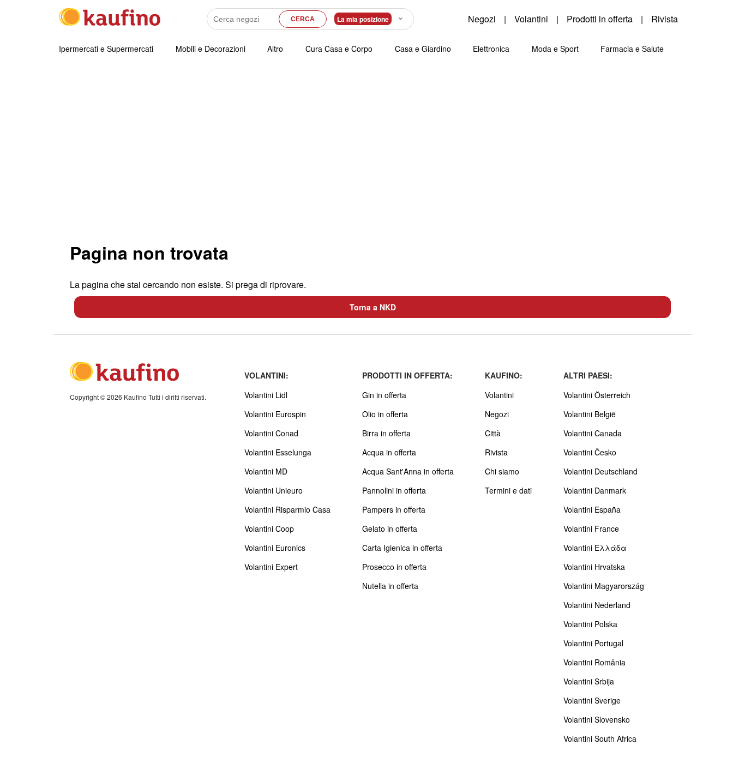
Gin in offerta (384, 394)
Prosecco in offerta (394, 566)
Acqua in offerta (389, 452)
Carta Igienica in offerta (402, 547)
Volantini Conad (271, 433)
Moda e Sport (555, 48)
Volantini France (591, 528)
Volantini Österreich (596, 394)
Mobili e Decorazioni (210, 48)
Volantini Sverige (592, 700)
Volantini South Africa (599, 738)
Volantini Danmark (594, 490)
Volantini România (594, 662)
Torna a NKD (373, 307)
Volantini (531, 19)
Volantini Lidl (265, 394)
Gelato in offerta (389, 528)
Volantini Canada (592, 433)
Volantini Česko (589, 452)
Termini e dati (508, 490)
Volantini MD (265, 471)
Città (493, 433)
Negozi (482, 19)
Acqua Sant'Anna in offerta (408, 471)
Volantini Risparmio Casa (287, 509)
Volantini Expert (271, 566)
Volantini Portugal (593, 643)
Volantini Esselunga (277, 452)
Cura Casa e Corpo (338, 48)
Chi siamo (502, 471)
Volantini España (592, 509)
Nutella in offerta (390, 585)
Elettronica (491, 48)
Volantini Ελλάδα (595, 547)
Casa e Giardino (423, 48)
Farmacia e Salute (632, 48)
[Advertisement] (372, 152)
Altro (275, 48)
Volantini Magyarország (603, 585)
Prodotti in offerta (600, 19)
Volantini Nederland (596, 604)
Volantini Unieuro (273, 490)
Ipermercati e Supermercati (106, 48)
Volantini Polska (590, 623)
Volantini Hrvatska (594, 566)
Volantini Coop (269, 528)
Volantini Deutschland (600, 471)
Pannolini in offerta (394, 490)
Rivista (664, 19)
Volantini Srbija (588, 681)
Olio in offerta (385, 413)
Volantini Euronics (274, 547)
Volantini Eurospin (275, 413)
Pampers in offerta (393, 509)
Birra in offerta (386, 433)
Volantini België (589, 413)
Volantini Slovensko (596, 719)
